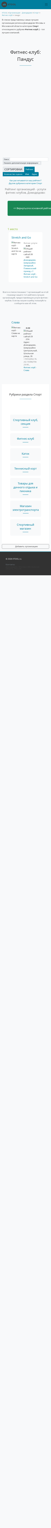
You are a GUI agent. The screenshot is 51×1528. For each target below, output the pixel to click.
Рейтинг (29, 169)
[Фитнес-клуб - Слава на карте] (16, 331)
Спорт (36, 13)
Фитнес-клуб (7, 15)
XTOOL (12, 4)
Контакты (10, 564)
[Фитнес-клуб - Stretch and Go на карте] (16, 248)
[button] (24, 246)
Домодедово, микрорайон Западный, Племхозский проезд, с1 (30, 266)
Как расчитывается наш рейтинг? (25, 180)
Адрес (34, 174)
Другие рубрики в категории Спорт (25, 183)
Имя (27, 174)
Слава (16, 322)
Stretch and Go (21, 237)
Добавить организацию (26, 546)
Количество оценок (13, 174)
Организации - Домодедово (20, 13)
